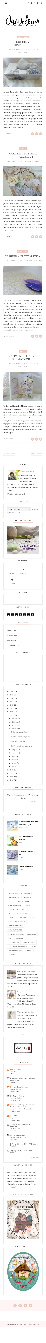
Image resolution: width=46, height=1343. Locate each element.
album (11, 910)
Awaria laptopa (15, 1080)
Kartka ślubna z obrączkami (23, 155)
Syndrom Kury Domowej (19, 1087)
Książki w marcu (15, 1118)
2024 (11, 698)
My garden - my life (17, 1135)
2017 (11, 773)
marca (14, 759)
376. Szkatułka (15, 1128)
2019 (11, 715)
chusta (33, 946)
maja (13, 756)
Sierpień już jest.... (16, 1089)
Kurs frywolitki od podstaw (26, 971)
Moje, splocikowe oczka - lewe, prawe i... (21, 1151)
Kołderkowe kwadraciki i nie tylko (22, 1078)
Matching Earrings (16, 1098)
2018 (11, 770)
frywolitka (22, 251)
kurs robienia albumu (17, 946)
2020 (11, 711)
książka (11, 954)
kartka (23, 149)
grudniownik (13, 942)
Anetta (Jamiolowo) (27, 471)
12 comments (8, 236)
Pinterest (12, 583)
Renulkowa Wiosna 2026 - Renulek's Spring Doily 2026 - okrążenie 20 (22, 1108)
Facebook (12, 573)
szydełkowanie (24, 901)
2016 (11, 776)
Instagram (23, 573)
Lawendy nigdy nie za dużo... (27, 853)
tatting (25, 914)
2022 (11, 705)
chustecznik (23, 37)
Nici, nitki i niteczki (24, 992)
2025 (11, 695)
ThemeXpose (22, 1324)
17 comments (8, 134)
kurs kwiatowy (29, 942)
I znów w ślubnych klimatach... (23, 357)
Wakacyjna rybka (26, 866)
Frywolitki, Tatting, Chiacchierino (22, 1104)
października (16, 725)
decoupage (11, 631)
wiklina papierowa (16, 950)
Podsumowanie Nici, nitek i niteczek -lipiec (29, 823)
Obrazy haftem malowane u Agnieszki (20, 1125)
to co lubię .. (14, 1115)
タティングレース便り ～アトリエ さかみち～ (23, 1145)
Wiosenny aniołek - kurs (25, 1012)
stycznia (14, 766)
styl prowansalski (16, 934)
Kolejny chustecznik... (23, 43)
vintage (11, 918)
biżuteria (19, 938)
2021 (11, 708)
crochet (28, 905)
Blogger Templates (33, 1324)
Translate (17, 513)
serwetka (22, 918)
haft (10, 938)
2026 (11, 691)
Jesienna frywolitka (22, 256)
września (15, 728)
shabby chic (13, 914)
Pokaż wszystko (35, 1157)
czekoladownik (14, 905)
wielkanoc (21, 910)
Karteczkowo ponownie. (18, 1137)
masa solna (20, 922)
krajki (29, 950)
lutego (14, 763)
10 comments (8, 336)
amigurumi (31, 934)
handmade (11, 640)
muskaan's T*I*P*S (17, 1069)
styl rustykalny (15, 926)
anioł (31, 918)
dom (10, 922)
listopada (15, 722)
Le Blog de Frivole (17, 1096)
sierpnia (14, 749)
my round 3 (13, 1071)
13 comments (8, 439)
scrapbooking (13, 645)
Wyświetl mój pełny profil (16, 494)
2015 (11, 780)
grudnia (14, 718)
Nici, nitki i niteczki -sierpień (27, 838)
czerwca (14, 753)
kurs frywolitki (15, 930)
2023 (11, 701)
